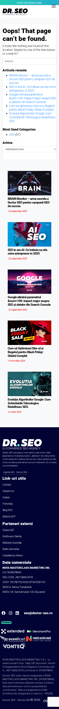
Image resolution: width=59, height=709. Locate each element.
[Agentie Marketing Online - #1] (14, 646)
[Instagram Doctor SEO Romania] (10, 613)
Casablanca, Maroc (12, 555)
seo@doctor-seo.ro (38, 613)
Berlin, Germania (10, 549)
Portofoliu (7, 503)
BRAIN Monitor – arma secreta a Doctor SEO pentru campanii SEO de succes (32, 79)
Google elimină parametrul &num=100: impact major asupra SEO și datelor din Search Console (32, 98)
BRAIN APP (8, 516)
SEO (12, 134)
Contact (6, 484)
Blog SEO (7, 510)
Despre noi (8, 491)
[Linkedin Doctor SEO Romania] (17, 613)
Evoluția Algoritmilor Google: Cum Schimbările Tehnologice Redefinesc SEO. (32, 117)
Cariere (6, 497)
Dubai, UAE (8, 530)
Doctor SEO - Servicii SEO (16, 700)
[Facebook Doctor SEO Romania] (4, 613)
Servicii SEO (21, 472)
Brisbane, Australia (11, 542)
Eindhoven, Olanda (11, 536)
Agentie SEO (9, 472)
